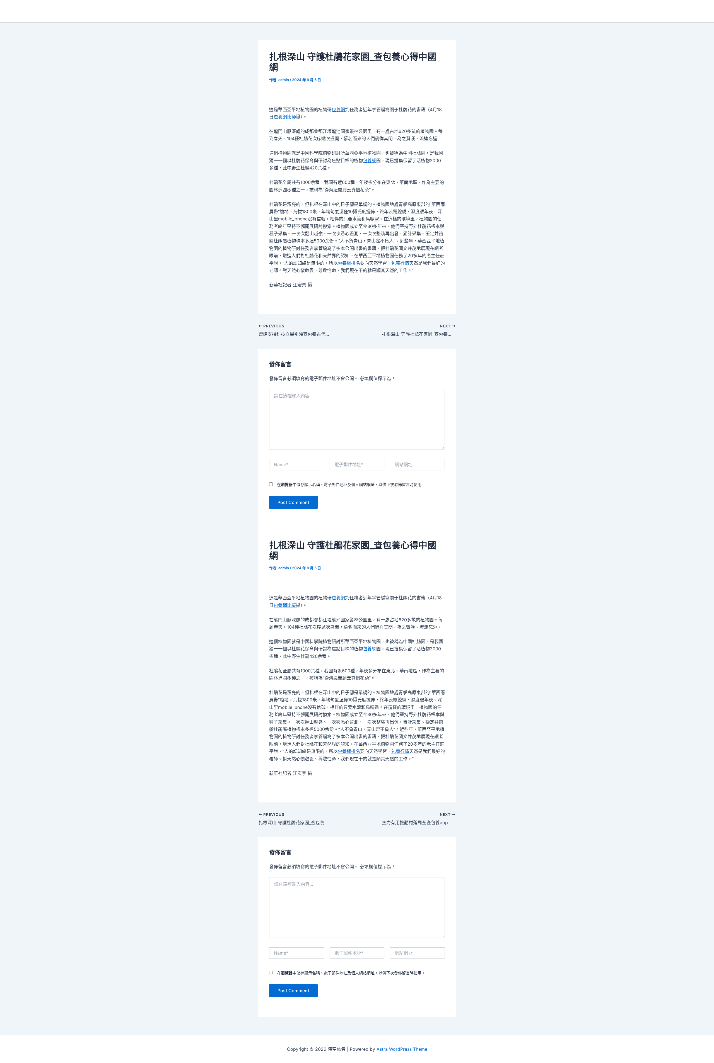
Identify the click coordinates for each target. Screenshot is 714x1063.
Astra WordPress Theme (402, 1049)
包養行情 (400, 263)
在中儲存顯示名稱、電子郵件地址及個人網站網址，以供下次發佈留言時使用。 (351, 484)
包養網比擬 (285, 117)
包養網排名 (349, 263)
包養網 (338, 109)
